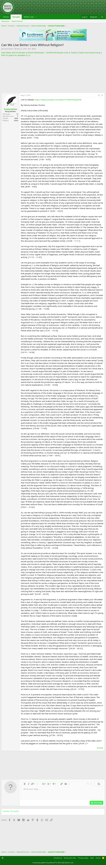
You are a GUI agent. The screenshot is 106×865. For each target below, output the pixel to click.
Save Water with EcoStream (13, 52)
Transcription (8, 49)
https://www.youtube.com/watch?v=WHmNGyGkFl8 (58, 99)
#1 (102, 95)
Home (6, 17)
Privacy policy (83, 858)
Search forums (17, 21)
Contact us (58, 858)
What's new (29, 17)
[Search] (102, 16)
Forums (16, 17)
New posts (5, 21)
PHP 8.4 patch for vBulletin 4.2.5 (15, 55)
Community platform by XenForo (53, 863)
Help (92, 858)
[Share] (98, 95)
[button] (36, 16)
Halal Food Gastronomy (89, 52)
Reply (101, 748)
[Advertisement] (53, 75)
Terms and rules (70, 858)
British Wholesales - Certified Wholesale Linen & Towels (52, 52)
